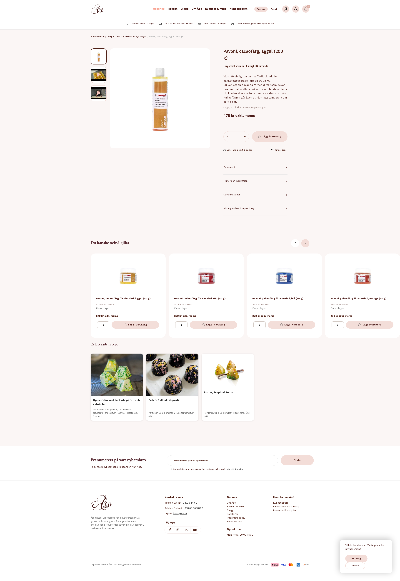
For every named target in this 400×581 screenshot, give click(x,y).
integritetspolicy (235, 469)
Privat (274, 9)
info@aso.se (180, 513)
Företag (261, 9)
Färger (111, 36)
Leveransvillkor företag (286, 506)
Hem (93, 36)
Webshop (158, 8)
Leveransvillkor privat (285, 510)
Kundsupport (239, 8)
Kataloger (232, 514)
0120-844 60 (190, 503)
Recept (173, 8)
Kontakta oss (234, 521)
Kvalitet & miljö (215, 8)
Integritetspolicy (236, 518)
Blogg (184, 8)
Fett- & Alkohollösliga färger (132, 36)
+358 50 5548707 (193, 508)
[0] (306, 9)
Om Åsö (197, 8)
